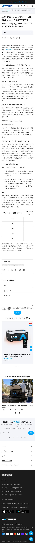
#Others (20, 265)
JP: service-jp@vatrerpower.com (12, 495)
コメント (7, 296)
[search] (18, 6)
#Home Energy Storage (9, 265)
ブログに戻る (7, 262)
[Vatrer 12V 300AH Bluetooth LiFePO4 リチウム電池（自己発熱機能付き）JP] (17, 337)
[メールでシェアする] (17, 37)
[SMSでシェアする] (20, 37)
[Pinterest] (14, 438)
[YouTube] (25, 438)
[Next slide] (19, 366)
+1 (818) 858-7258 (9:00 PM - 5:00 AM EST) (15, 507)
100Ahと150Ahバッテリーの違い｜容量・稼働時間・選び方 (17, 406)
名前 (5, 286)
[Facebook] (10, 438)
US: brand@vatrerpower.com (11, 484)
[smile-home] (31, 533)
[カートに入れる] (31, 350)
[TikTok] (21, 438)
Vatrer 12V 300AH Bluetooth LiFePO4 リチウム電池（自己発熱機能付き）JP (17, 355)
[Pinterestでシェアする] (14, 37)
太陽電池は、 (9, 50)
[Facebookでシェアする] (8, 37)
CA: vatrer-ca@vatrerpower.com (12, 488)
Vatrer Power (11, 541)
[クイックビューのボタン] (31, 347)
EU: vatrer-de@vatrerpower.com (12, 491)
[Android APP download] (22, 511)
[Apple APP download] (8, 511)
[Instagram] (17, 438)
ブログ (8, 10)
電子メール (7, 291)
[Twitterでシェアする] (11, 37)
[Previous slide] (16, 366)
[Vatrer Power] (9, 520)
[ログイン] (21, 6)
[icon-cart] (25, 6)
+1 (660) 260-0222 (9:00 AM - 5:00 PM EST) (15, 504)
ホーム (3, 10)
